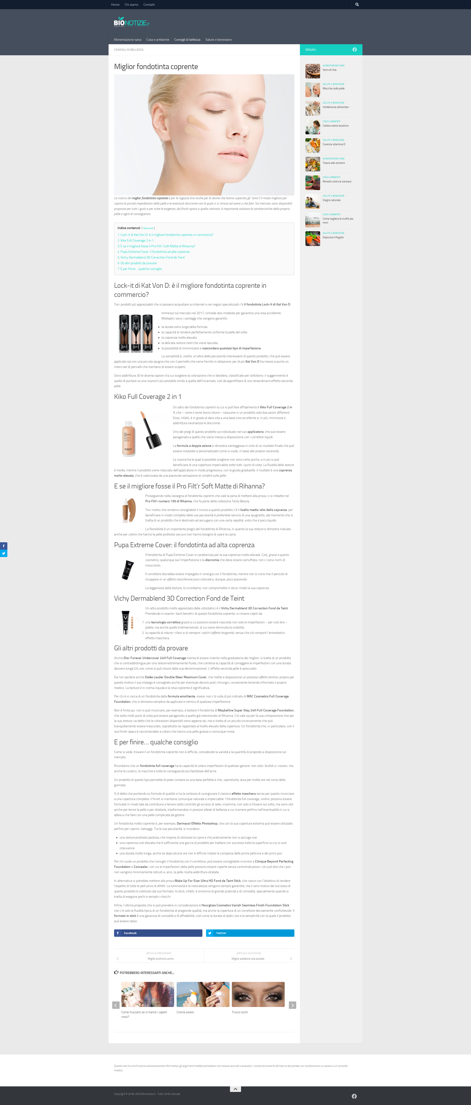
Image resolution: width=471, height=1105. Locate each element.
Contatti (149, 5)
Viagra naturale (332, 200)
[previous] (116, 1005)
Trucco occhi (240, 1012)
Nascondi (148, 228)
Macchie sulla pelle (334, 88)
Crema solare (185, 1012)
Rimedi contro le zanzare (337, 181)
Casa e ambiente (157, 40)
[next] (292, 1005)
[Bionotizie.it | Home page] (132, 22)
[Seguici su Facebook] (355, 49)
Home (115, 5)
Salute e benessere (219, 40)
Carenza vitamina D (334, 144)
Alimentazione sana (127, 40)
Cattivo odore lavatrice (336, 125)
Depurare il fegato (333, 237)
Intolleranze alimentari (336, 107)
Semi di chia (330, 69)
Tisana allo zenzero (334, 163)
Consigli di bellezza (187, 40)
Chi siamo (131, 5)
